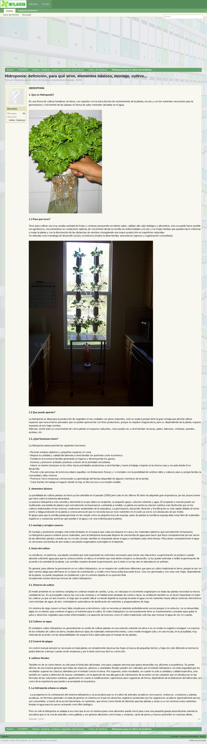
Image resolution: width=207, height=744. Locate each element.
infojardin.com (25, 740)
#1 (199, 719)
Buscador (26, 15)
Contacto (175, 736)
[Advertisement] (102, 43)
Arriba (202, 736)
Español (5, 736)
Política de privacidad (197, 740)
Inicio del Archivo (11, 15)
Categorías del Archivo (27, 10)
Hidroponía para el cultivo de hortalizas (32, 80)
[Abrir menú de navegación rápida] (200, 70)
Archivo (9, 11)
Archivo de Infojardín (189, 736)
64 (24, 113)
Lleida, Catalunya (17, 120)
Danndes (70, 80)
